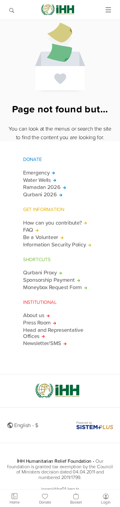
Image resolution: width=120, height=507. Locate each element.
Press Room (37, 323)
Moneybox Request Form (52, 287)
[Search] (11, 10)
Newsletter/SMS (42, 343)
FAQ (28, 230)
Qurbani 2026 (40, 194)
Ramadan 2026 (42, 187)
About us (33, 315)
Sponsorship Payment (49, 280)
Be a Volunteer (40, 237)
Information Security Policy (54, 245)
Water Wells (37, 180)
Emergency (36, 173)
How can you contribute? (52, 223)
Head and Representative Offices (53, 333)
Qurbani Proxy (40, 272)
